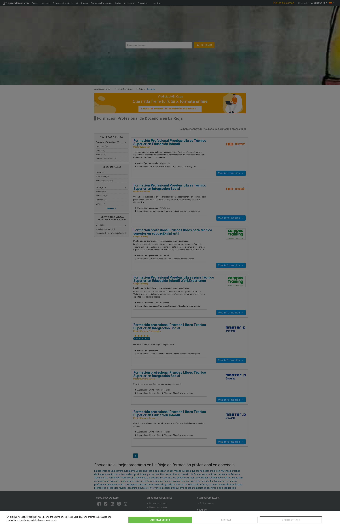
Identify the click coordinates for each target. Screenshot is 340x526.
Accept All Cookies (160, 520)
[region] (170, 518)
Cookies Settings (291, 520)
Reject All (226, 520)
